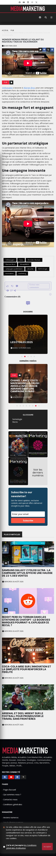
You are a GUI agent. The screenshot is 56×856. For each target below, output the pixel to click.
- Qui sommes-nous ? (11, 794)
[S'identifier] (40, 17)
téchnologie (42, 269)
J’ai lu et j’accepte (21, 846)
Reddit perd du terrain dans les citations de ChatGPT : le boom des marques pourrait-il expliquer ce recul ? (26, 621)
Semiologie (17, 419)
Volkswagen (7, 87)
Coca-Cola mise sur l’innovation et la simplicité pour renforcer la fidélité (26, 669)
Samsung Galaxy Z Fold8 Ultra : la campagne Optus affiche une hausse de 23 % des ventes (27, 573)
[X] (36, 2)
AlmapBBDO (24, 264)
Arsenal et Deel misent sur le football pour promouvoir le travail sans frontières (23, 716)
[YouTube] (24, 2)
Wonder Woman (34, 260)
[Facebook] (20, 2)
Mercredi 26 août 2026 (13, 582)
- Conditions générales (12, 804)
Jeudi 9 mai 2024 (10, 46)
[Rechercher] (45, 17)
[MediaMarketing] (28, 8)
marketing (22, 273)
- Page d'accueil (9, 789)
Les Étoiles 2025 (21, 342)
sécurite (30, 269)
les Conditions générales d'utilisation (21, 846)
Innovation (9, 273)
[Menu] (51, 17)
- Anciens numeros (10, 817)
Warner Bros (29, 87)
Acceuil (5, 30)
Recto (15, 422)
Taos (21, 260)
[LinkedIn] (28, 2)
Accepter (47, 846)
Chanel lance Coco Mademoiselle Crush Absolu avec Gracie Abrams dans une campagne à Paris (24, 386)
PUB (12, 30)
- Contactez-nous (9, 799)
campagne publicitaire (14, 269)
